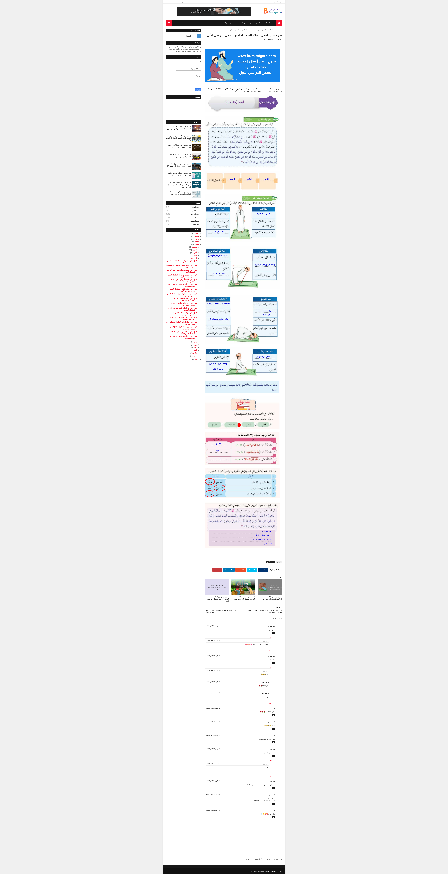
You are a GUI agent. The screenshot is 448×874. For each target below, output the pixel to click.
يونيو (195, 345)
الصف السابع (196, 217)
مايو (195, 347)
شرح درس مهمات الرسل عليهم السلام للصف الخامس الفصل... (184, 333)
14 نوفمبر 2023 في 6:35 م (213, 625)
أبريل (195, 350)
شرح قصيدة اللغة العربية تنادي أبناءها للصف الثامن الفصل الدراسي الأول (178, 138)
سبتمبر (194, 255)
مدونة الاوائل (253, 871)
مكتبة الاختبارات (269, 23)
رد (273, 633)
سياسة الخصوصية (277, 2)
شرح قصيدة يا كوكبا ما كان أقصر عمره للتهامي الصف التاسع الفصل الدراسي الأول (179, 184)
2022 (196, 245)
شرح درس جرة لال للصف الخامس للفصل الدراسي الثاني (271, 598)
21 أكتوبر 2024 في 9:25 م (213, 681)
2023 (196, 242)
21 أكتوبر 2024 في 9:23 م (213, 655)
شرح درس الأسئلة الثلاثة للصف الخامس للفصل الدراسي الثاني (244, 598)
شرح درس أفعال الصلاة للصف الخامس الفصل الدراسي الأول (183, 299)
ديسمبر (194, 247)
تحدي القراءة (242, 23)
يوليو (195, 342)
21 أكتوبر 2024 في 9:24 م (213, 670)
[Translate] (199, 36)
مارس (194, 353)
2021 (196, 359)
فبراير (194, 356)
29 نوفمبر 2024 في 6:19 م (213, 749)
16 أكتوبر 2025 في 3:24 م (213, 781)
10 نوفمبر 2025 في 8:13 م (213, 763)
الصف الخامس (270, 30)
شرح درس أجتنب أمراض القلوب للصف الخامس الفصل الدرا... (183, 280)
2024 (196, 239)
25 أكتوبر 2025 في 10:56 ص (213, 693)
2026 (196, 234)
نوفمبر (194, 250)
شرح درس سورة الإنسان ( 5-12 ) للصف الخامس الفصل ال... (183, 328)
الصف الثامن (196, 210)
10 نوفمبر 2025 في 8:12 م (213, 810)
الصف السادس (195, 221)
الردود (272, 637)
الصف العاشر (196, 224)
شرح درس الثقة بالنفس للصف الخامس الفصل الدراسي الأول (183, 290)
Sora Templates (272, 871)
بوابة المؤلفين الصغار (228, 23)
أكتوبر (194, 253)
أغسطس (193, 258)
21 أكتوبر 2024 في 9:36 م (213, 640)
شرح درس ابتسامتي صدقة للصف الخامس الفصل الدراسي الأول (182, 276)
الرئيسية (279, 30)
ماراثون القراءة (255, 23)
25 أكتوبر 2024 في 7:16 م (213, 735)
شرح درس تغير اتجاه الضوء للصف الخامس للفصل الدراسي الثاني (218, 599)
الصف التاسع (196, 207)
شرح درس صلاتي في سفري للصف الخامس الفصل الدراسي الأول (182, 261)
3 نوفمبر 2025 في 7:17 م (213, 794)
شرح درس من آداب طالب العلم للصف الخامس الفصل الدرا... (184, 314)
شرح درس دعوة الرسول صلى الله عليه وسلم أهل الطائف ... (183, 318)
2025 (196, 236)
